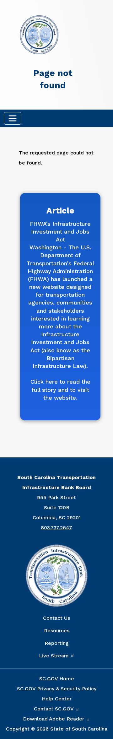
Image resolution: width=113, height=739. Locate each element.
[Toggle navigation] (12, 118)
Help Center (57, 699)
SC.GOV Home (56, 679)
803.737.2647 (56, 528)
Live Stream (54, 656)
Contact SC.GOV (54, 709)
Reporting (57, 643)
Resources (56, 631)
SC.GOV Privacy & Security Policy (56, 689)
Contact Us (56, 618)
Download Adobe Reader (54, 719)
